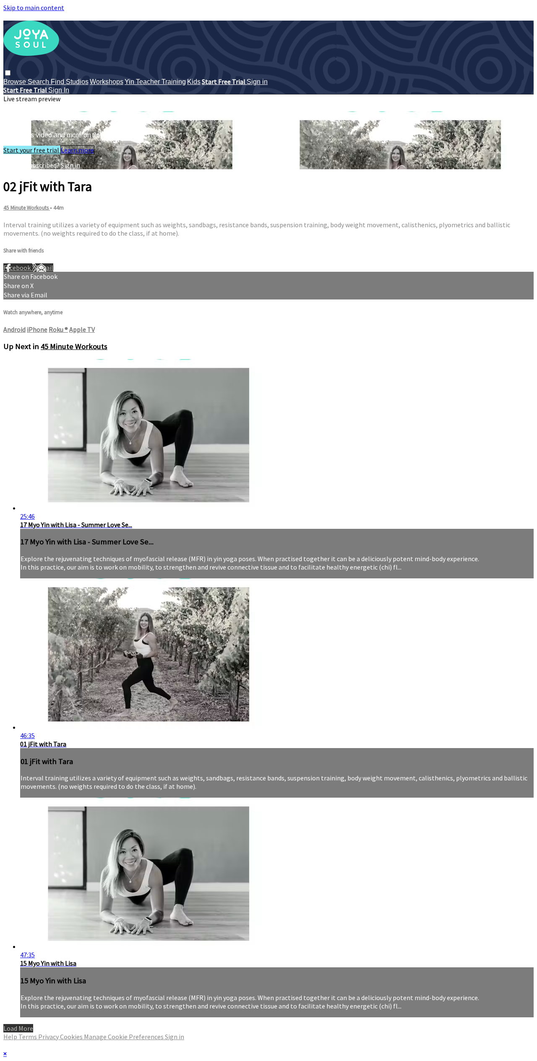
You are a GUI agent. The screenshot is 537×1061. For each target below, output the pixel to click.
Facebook (17, 267)
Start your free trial (31, 150)
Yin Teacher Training (155, 81)
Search (39, 81)
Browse (15, 81)
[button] (7, 73)
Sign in (257, 81)
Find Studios (70, 81)
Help (10, 1036)
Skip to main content (33, 7)
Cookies (72, 1036)
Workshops (106, 81)
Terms (28, 1036)
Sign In (58, 90)
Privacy (49, 1036)
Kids (194, 81)
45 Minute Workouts (26, 207)
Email (44, 267)
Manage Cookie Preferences (124, 1036)
